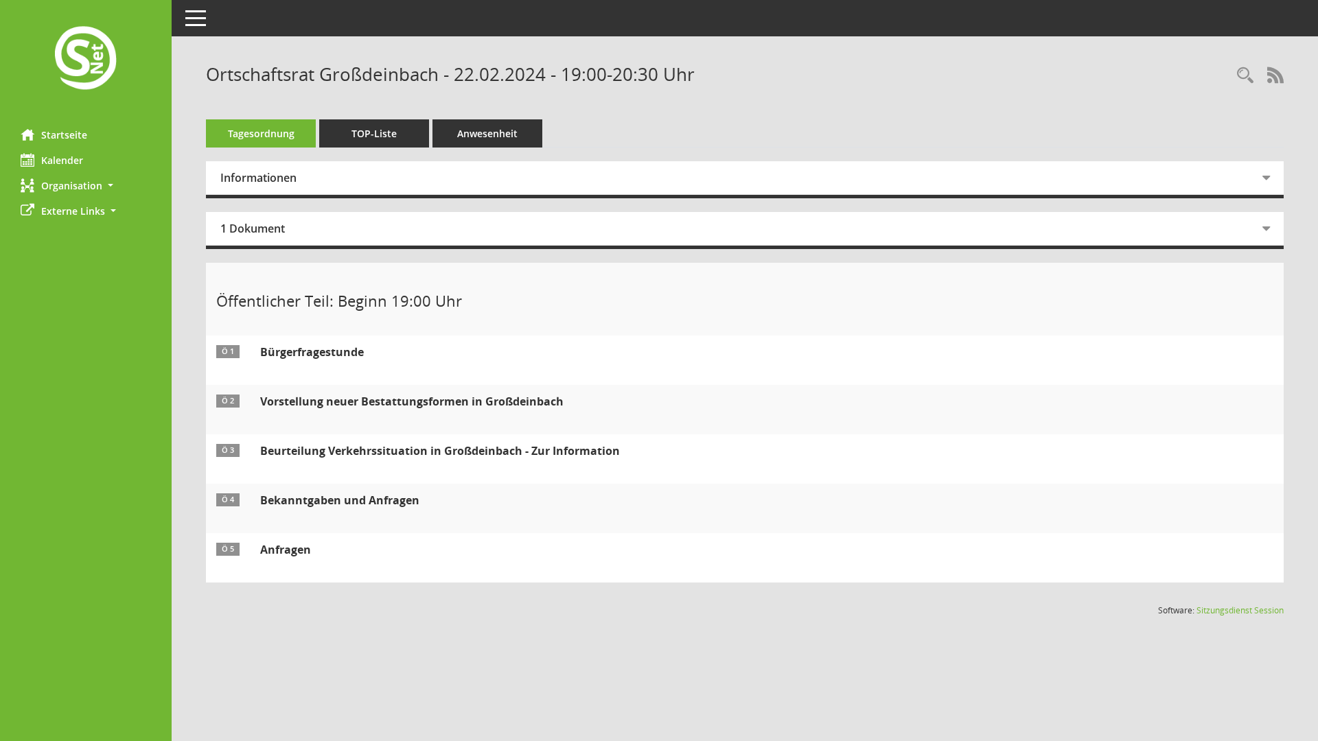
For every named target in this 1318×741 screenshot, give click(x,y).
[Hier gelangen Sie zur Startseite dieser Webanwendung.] (86, 59)
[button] (86, 185)
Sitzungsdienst (1240, 610)
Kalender (62, 160)
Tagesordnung (261, 133)
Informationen (258, 177)
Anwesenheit (487, 133)
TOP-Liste (374, 133)
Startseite (64, 134)
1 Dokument (252, 228)
